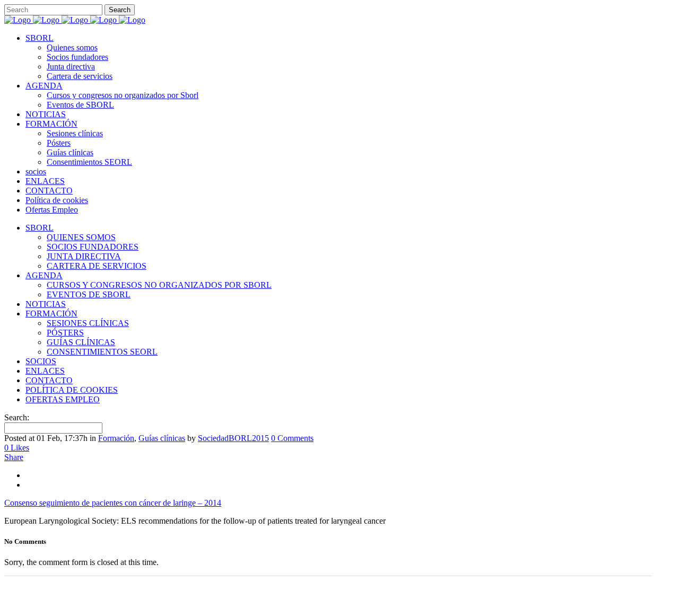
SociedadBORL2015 (233, 438)
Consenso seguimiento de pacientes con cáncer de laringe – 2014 (112, 502)
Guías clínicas (161, 438)
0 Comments (292, 438)
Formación (116, 438)
